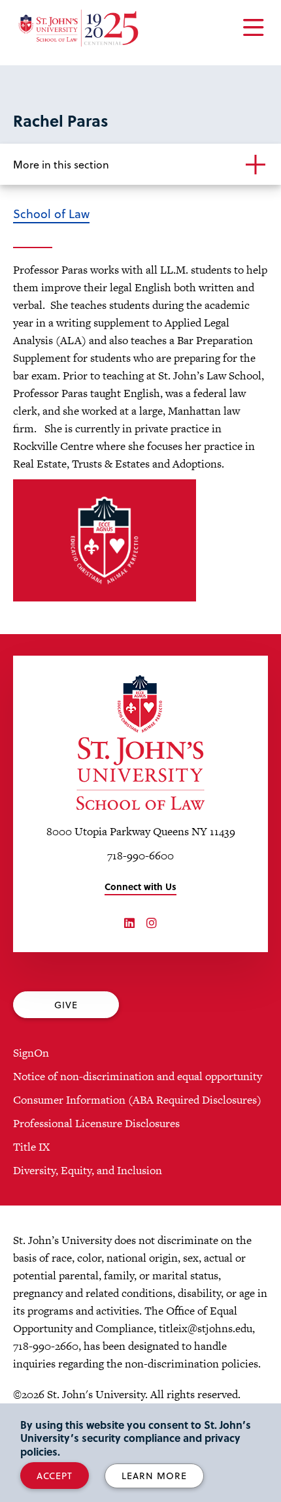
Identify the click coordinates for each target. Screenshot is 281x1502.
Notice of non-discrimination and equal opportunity (137, 1076)
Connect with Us (140, 886)
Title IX (31, 1147)
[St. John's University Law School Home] (140, 742)
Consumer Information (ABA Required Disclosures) (137, 1100)
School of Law (51, 213)
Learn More (154, 1475)
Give (66, 1005)
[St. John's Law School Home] (78, 28)
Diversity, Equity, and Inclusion (87, 1170)
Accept (55, 1475)
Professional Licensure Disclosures (96, 1123)
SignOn (31, 1053)
